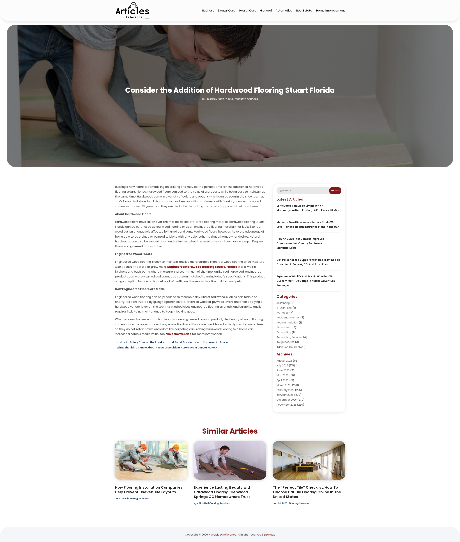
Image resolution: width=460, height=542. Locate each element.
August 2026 (284, 360)
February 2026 (285, 390)
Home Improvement (330, 10)
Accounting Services (289, 337)
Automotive (284, 10)
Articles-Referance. (224, 534)
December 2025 (287, 399)
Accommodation (287, 322)
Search (335, 190)
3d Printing (283, 303)
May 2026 (283, 375)
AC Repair (283, 312)
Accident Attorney (288, 317)
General (266, 10)
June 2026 (283, 370)
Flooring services (246, 99)
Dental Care (226, 10)
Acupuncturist (285, 342)
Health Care (247, 10)
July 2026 (282, 365)
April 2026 (283, 380)
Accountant (284, 327)
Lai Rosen (211, 99)
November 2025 (286, 404)
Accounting (284, 332)
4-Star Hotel (284, 308)
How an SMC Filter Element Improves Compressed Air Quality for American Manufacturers (301, 243)
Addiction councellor (290, 347)
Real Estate (304, 10)
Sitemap (269, 534)
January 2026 (285, 395)
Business (208, 10)
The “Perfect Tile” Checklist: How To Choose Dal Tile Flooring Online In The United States (307, 492)
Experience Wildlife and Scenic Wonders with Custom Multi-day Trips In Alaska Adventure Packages (306, 281)
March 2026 (284, 385)
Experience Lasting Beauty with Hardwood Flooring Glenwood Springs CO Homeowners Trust (222, 492)
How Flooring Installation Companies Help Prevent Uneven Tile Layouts (149, 490)
